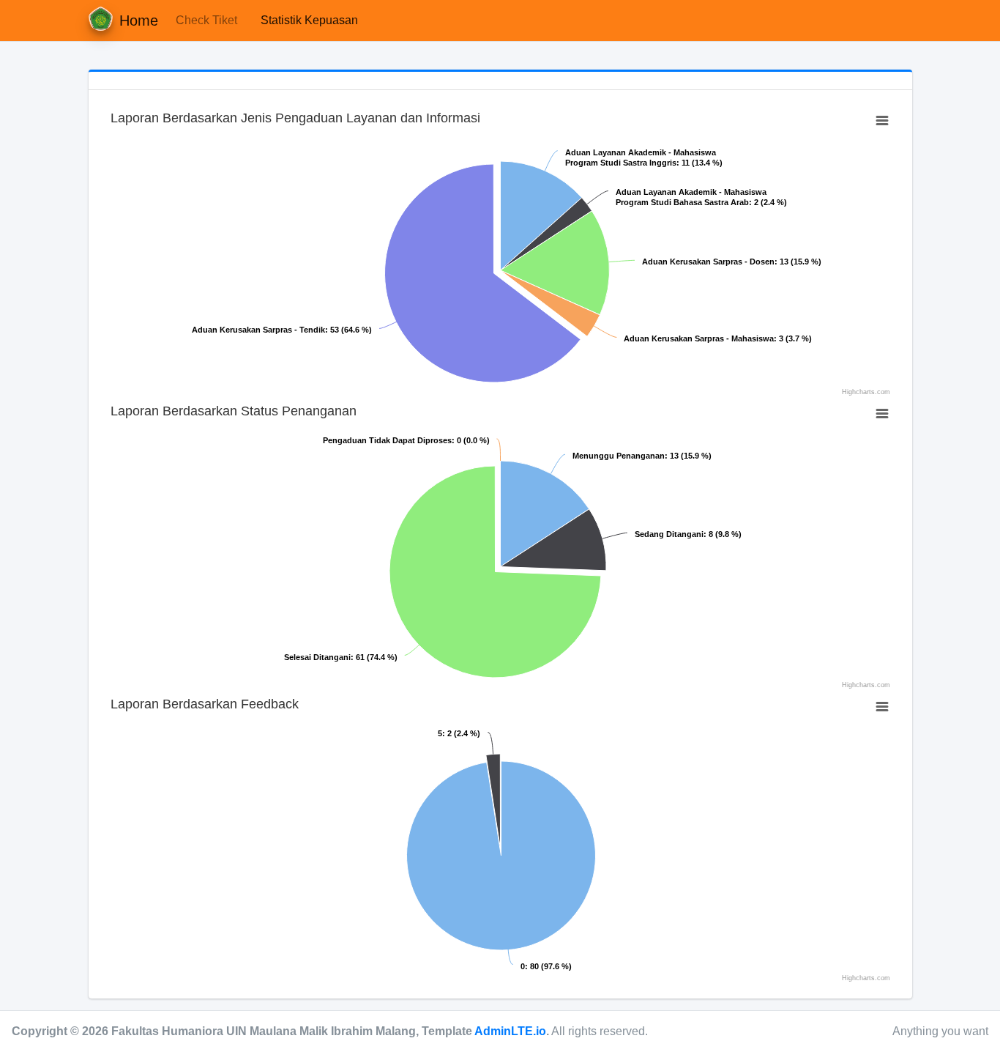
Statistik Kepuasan (309, 20)
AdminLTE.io (510, 1031)
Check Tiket (206, 20)
